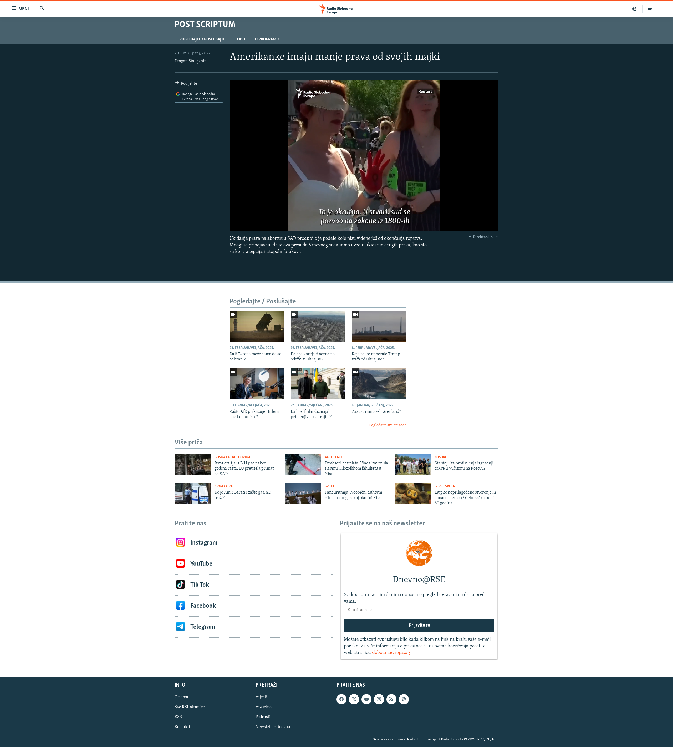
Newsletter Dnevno (273, 727)
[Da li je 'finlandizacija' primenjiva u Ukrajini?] (318, 383)
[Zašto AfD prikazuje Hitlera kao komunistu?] (257, 383)
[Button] (186, 85)
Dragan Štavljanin (191, 61)
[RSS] (391, 699)
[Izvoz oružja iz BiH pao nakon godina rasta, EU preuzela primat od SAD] (193, 464)
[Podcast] (634, 9)
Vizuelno (264, 707)
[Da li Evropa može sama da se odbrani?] (257, 326)
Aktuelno (333, 457)
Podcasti (263, 717)
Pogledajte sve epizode (387, 425)
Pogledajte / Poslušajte (202, 39)
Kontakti (182, 727)
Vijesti (261, 697)
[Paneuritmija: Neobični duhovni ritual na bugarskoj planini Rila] (303, 493)
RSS (178, 717)
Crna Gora (224, 487)
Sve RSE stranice (190, 707)
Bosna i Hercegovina (232, 457)
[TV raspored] (404, 699)
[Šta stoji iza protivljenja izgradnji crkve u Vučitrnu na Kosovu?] (413, 464)
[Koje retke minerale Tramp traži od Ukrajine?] (379, 326)
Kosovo (441, 457)
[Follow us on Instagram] (379, 699)
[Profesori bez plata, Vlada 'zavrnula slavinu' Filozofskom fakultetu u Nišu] (303, 464)
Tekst (240, 39)
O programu (267, 39)
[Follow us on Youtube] (366, 699)
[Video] (650, 9)
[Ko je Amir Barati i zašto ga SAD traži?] (193, 493)
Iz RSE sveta (445, 487)
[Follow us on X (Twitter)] (354, 699)
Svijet (330, 487)
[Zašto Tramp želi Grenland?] (379, 383)
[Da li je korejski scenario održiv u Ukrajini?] (318, 326)
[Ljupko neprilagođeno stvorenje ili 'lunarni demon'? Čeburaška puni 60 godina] (413, 493)
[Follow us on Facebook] (341, 699)
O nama (181, 697)
